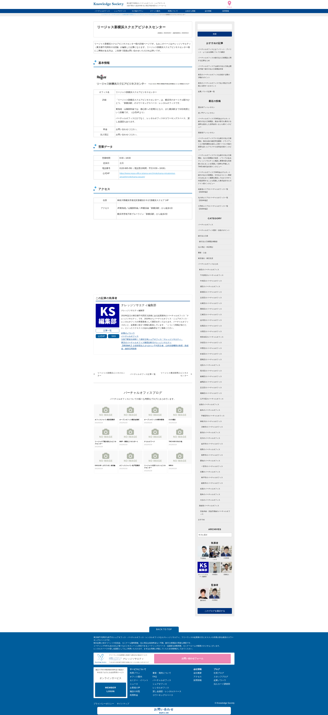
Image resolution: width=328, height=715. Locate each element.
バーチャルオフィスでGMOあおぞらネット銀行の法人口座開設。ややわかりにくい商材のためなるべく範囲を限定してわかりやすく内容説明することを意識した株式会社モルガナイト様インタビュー (214, 177)
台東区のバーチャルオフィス (211, 303)
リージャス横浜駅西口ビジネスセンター (174, 374)
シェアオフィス (120, 11)
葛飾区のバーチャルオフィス (211, 393)
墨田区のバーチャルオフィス (211, 309)
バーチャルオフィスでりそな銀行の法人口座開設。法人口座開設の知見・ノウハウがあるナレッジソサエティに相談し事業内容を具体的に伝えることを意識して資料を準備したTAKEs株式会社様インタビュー (214, 160)
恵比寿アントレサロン (206, 107)
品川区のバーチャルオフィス (211, 320)
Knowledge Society (225, 703)
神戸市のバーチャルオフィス (212, 477)
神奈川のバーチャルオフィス (211, 421)
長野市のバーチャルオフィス (212, 455)
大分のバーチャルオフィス (210, 500)
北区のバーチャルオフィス (210, 365)
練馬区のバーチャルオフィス (211, 382)
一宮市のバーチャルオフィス (212, 466)
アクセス (197, 677)
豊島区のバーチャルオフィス (211, 359)
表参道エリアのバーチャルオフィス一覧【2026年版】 (213, 190)
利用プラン (135, 673)
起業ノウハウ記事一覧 (206, 91)
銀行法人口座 (203, 236)
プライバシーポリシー (104, 704)
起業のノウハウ (128, 333)
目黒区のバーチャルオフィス (211, 326)
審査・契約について (162, 673)
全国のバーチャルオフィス (209, 404)
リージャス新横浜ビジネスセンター (111, 374)
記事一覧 (107, 330)
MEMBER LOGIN (110, 689)
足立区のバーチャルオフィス (211, 387)
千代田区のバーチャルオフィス (211, 275)
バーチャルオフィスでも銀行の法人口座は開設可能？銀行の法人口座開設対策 (214, 67)
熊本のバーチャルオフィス (210, 494)
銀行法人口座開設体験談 (208, 241)
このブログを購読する (214, 611)
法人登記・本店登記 (205, 247)
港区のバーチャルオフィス (210, 286)
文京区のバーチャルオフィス (211, 298)
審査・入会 (202, 253)
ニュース (134, 684)
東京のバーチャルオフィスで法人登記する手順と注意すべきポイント (214, 84)
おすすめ (201, 520)
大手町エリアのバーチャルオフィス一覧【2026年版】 (213, 207)
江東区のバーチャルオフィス (211, 314)
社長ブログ (219, 673)
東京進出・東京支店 (205, 258)
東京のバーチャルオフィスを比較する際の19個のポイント (214, 76)
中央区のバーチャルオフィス (211, 281)
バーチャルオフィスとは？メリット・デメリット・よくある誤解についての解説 (214, 50)
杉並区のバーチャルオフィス (211, 354)
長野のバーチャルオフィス (210, 449)
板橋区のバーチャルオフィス (211, 376)
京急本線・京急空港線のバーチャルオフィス (215, 512)
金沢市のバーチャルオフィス (212, 444)
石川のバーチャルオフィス (210, 438)
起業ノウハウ (220, 680)
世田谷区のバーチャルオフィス (211, 337)
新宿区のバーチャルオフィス (211, 292)
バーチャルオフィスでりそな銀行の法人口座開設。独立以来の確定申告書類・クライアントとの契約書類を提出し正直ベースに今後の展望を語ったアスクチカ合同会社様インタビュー (214, 144)
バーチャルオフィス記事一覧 (143, 374)
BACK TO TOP (164, 629)
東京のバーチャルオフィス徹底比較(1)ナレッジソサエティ (146, 342)
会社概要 (197, 673)
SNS (113, 336)
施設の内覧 (135, 691)
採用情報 (225, 11)
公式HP (101, 336)
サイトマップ (123, 704)
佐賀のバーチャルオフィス (210, 489)
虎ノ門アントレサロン (206, 113)
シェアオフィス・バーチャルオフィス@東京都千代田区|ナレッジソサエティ (123, 14)
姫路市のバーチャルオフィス (212, 483)
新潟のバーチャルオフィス (210, 432)
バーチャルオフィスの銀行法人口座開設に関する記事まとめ (214, 59)
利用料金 (134, 695)
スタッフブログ (221, 677)
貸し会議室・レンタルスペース (167, 691)
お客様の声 (135, 688)
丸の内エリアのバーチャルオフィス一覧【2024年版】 (213, 199)
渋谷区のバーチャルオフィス (211, 343)
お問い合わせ (164, 710)
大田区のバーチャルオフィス (211, 331)
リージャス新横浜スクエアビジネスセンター (172, 14)
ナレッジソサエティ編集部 (203, 575)
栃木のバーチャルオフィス (210, 410)
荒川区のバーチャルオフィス (211, 371)
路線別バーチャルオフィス (209, 506)
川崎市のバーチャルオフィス (212, 427)
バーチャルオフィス (102, 11)
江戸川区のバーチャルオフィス (211, 399)
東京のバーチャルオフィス (209, 270)
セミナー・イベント (139, 680)
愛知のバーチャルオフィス (210, 461)
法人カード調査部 (222, 684)
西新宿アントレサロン (206, 133)
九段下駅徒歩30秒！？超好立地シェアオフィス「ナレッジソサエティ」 (152, 339)
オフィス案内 (155, 11)
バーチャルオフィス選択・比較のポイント (214, 230)
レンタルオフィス (161, 688)
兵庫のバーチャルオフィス (210, 472)
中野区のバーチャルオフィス (211, 348)
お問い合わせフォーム (192, 658)
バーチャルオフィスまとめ (208, 264)
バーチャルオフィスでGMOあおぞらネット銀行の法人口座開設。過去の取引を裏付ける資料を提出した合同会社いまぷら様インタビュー (214, 123)
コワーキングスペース (163, 695)
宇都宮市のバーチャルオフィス (212, 416)
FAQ (155, 677)
